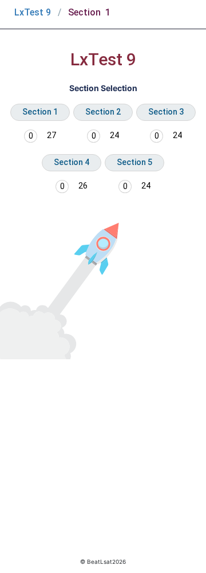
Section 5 (134, 162)
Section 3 (166, 111)
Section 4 (71, 162)
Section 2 (103, 111)
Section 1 (40, 111)
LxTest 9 (32, 12)
